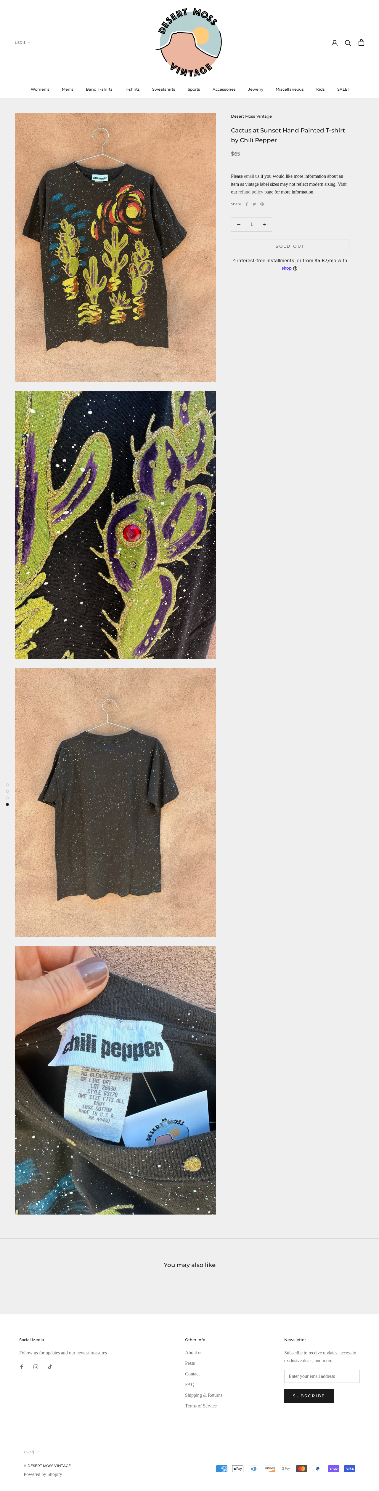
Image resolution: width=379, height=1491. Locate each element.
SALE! (343, 89)
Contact (192, 1373)
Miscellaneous (290, 89)
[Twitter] (254, 204)
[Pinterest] (262, 204)
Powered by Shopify (43, 1474)
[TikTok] (50, 1366)
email (249, 176)
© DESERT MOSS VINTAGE (47, 1465)
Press (190, 1363)
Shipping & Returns (203, 1395)
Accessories (224, 89)
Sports (194, 89)
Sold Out (290, 246)
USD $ (20, 42)
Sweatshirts (163, 89)
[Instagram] (35, 1366)
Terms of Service (201, 1405)
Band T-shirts (99, 89)
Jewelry (255, 89)
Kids (320, 89)
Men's (67, 89)
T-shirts (132, 89)
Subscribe (309, 1396)
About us (193, 1352)
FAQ (190, 1384)
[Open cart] (361, 42)
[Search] (348, 42)
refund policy (250, 191)
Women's (40, 89)
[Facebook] (246, 204)
